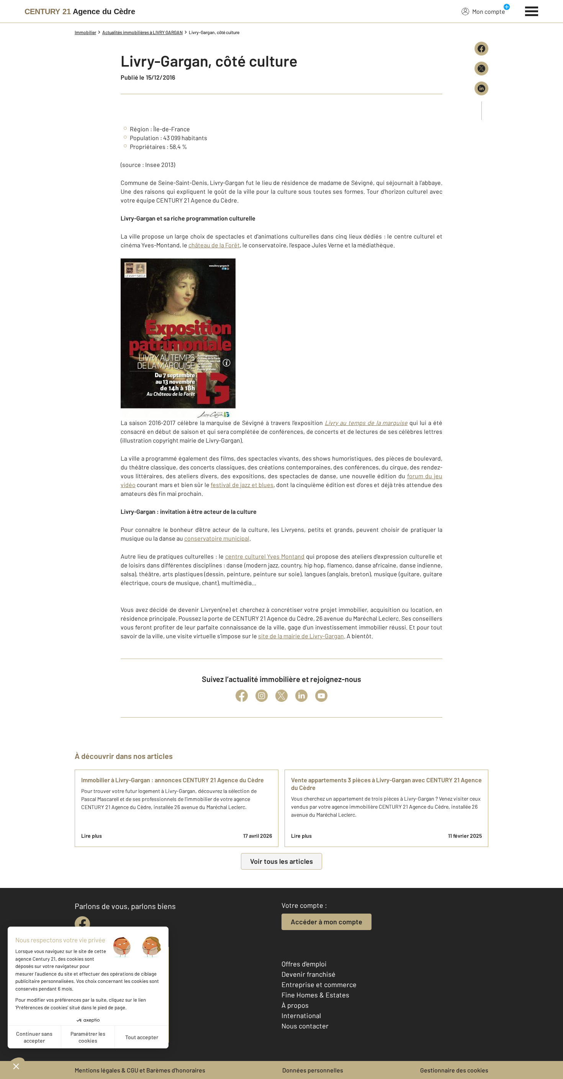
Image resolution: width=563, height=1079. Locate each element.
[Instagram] (261, 696)
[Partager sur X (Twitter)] (481, 68)
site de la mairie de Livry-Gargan (301, 635)
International (301, 1015)
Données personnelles (312, 1070)
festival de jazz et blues (242, 484)
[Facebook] (242, 696)
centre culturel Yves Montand (264, 556)
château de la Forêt (214, 244)
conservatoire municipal (216, 538)
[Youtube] (321, 696)
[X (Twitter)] (281, 696)
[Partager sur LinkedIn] (481, 88)
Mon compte (488, 11)
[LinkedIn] (301, 696)
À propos (295, 1005)
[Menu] (531, 10)
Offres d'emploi (304, 964)
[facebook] (82, 924)
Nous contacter (305, 1026)
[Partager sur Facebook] (481, 49)
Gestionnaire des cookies (454, 1070)
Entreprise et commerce (319, 984)
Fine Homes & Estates (315, 995)
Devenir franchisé (309, 974)
